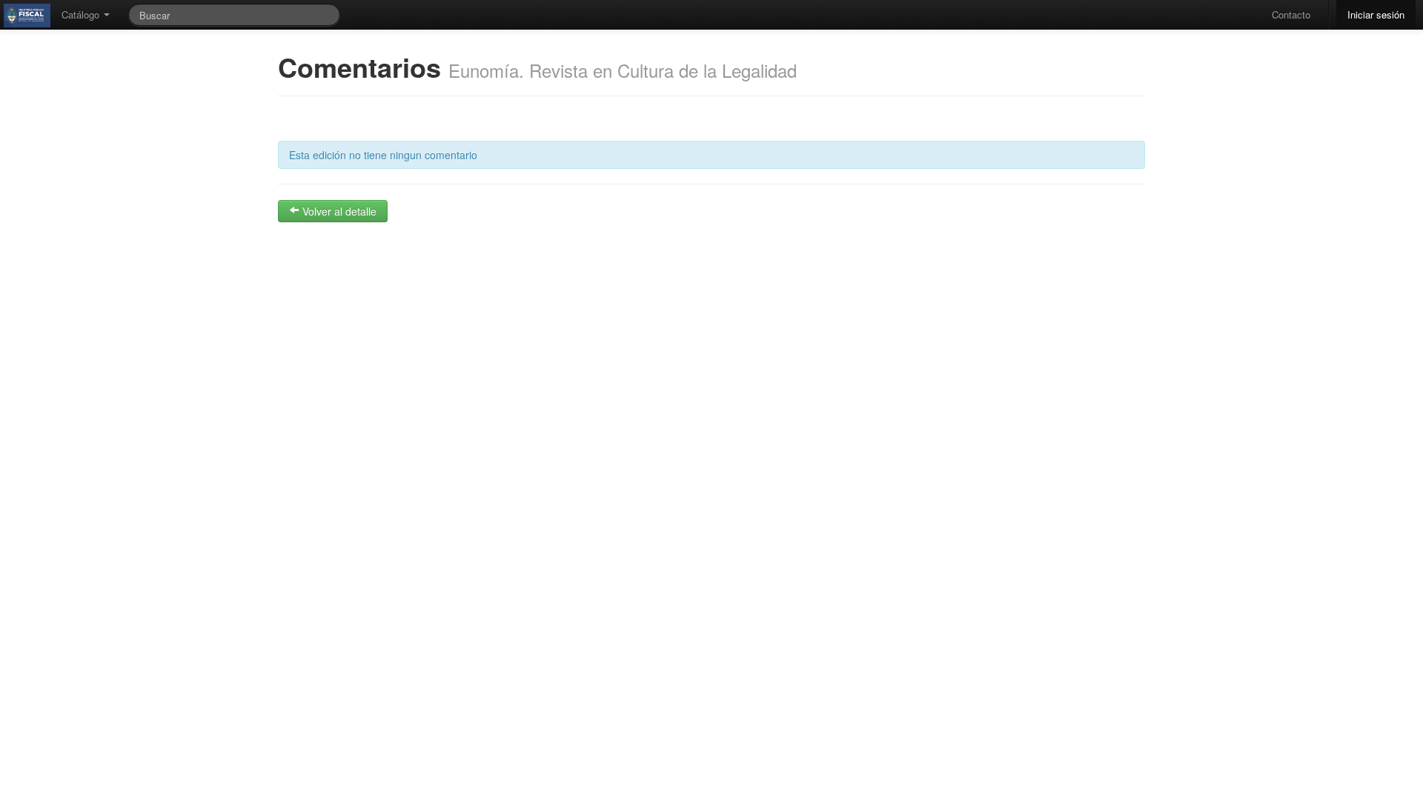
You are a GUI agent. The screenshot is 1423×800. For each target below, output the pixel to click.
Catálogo (82, 14)
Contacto (1291, 14)
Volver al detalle (338, 211)
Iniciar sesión (1375, 14)
